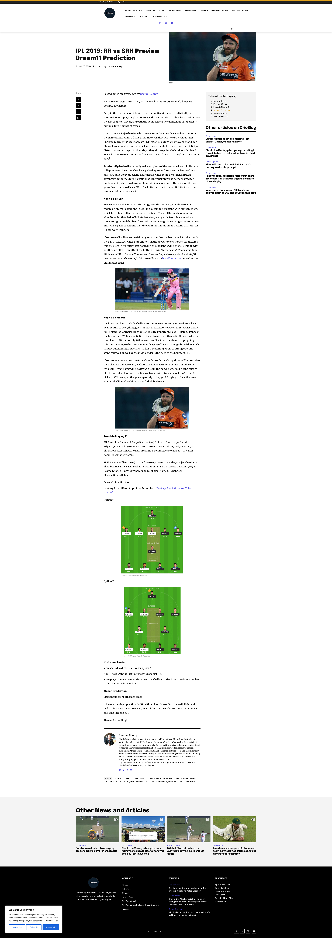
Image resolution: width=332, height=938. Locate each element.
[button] (232, 29)
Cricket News (211, 136)
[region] (33, 919)
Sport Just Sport (222, 888)
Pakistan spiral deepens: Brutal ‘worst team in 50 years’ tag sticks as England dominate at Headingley (230, 179)
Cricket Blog (138, 778)
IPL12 (122, 781)
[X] (166, 23)
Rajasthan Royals (135, 781)
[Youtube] (172, 23)
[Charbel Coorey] (110, 752)
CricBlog (117, 778)
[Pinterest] (78, 111)
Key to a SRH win (220, 104)
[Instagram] (160, 23)
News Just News (222, 891)
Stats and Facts (220, 113)
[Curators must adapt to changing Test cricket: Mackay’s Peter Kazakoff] (97, 829)
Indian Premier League (185, 778)
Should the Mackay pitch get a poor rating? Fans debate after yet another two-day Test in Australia (230, 153)
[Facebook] (78, 99)
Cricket (127, 778)
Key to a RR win (219, 101)
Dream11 (167, 778)
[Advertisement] (231, 213)
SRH (152, 781)
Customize (17, 927)
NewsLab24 (220, 901)
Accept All (50, 927)
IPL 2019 (113, 781)
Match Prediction (221, 116)
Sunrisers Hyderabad (166, 781)
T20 (180, 781)
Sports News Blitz (223, 884)
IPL (106, 781)
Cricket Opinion (212, 162)
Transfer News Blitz (224, 898)
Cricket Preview (154, 778)
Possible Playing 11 (221, 107)
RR (147, 781)
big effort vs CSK (171, 258)
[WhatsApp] (78, 117)
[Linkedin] (124, 769)
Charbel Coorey (115, 66)
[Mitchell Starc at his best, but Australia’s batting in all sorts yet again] (188, 829)
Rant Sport (220, 894)
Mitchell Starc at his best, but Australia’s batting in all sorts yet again (185, 851)
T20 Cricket (189, 781)
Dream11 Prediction (222, 110)
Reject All (34, 927)
